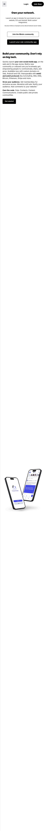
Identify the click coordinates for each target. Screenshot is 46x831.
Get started (9, 101)
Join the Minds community (23, 34)
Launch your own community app (23, 42)
